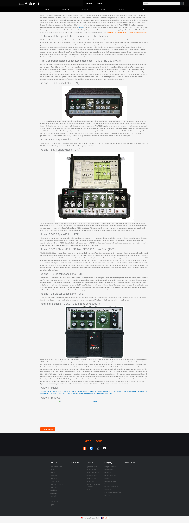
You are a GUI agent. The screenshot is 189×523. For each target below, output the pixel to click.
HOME (47, 9)
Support (90, 463)
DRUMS (83, 9)
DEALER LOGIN (129, 463)
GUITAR (64, 9)
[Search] (181, 3)
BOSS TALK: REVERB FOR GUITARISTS (100, 394)
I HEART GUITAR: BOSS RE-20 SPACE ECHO (111, 391)
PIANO (102, 9)
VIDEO (139, 9)
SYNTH (121, 9)
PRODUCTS (55, 463)
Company (108, 463)
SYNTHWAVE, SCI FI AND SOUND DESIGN (54, 391)
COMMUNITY (74, 463)
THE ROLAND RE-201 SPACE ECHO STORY (83, 391)
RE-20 (81, 27)
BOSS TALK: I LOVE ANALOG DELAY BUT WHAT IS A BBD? (68, 394)
